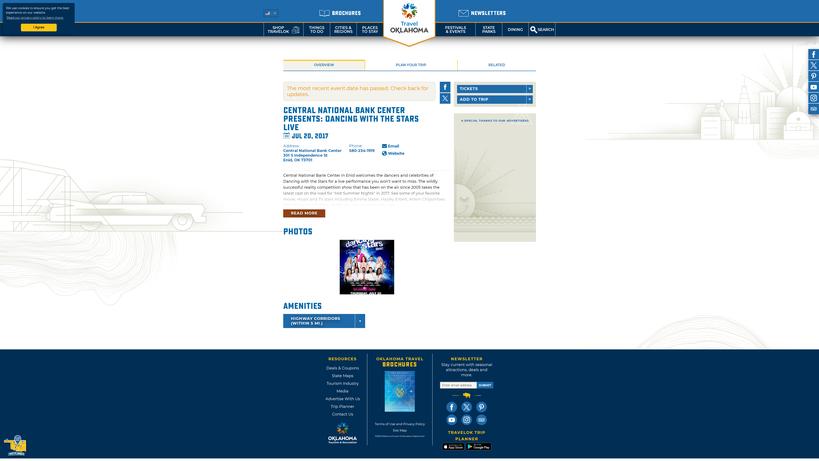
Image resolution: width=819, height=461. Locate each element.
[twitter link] (466, 407)
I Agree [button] (38, 27)
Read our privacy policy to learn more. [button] (35, 18)
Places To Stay (370, 29)
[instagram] (813, 98)
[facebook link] (451, 407)
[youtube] (813, 87)
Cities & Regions (343, 29)
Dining (515, 29)
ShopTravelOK (278, 29)
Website (396, 153)
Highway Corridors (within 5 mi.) (315, 321)
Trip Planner (342, 406)
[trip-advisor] (813, 109)
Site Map (400, 430)
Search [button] (546, 29)
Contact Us (342, 414)
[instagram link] (466, 419)
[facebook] (813, 54)
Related (496, 65)
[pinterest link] (481, 407)
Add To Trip (474, 99)
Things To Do (316, 29)
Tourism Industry (343, 383)
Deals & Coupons (342, 368)
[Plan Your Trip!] (15, 446)
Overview (324, 65)
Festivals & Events (455, 29)
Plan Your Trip (411, 65)
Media (343, 391)
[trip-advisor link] (481, 419)
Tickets (469, 88)
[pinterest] (813, 76)
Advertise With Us (342, 399)
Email (393, 146)
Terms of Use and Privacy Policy (400, 424)
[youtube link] (451, 419)
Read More (304, 213)
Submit (485, 385)
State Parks (488, 29)
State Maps (342, 375)
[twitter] (813, 65)
